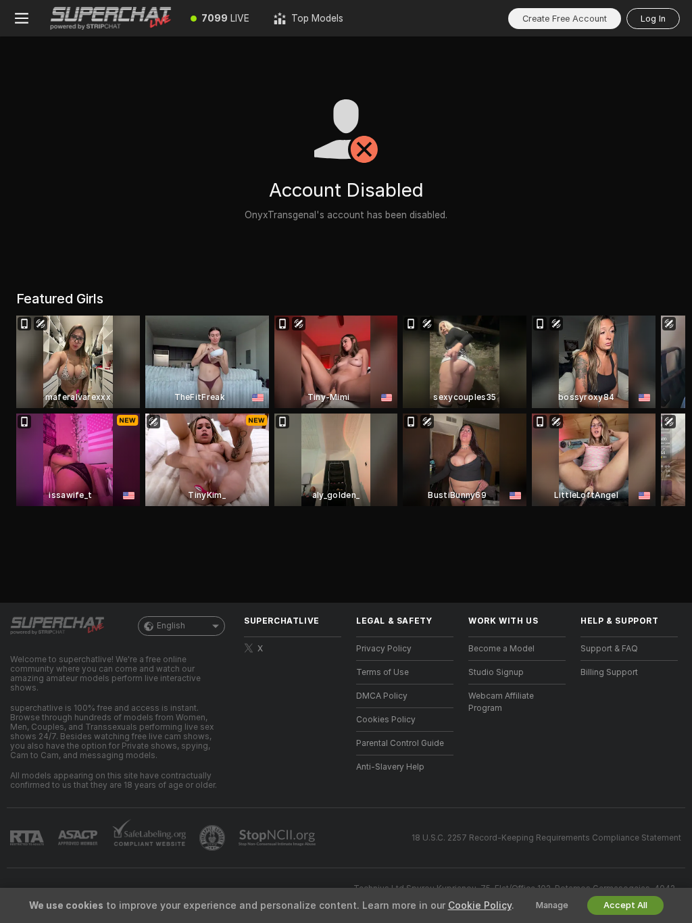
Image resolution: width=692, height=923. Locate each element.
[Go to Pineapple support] (213, 838)
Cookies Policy (386, 719)
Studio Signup (496, 672)
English (171, 625)
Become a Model (501, 648)
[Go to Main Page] (110, 18)
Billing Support (609, 672)
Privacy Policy (384, 648)
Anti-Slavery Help (390, 767)
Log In (653, 19)
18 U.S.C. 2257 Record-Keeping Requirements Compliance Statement (546, 838)
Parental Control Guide (400, 743)
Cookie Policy (480, 905)
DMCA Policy (381, 696)
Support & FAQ (609, 648)
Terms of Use (382, 672)
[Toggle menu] (21, 18)
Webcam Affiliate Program (501, 702)
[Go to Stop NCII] (278, 838)
